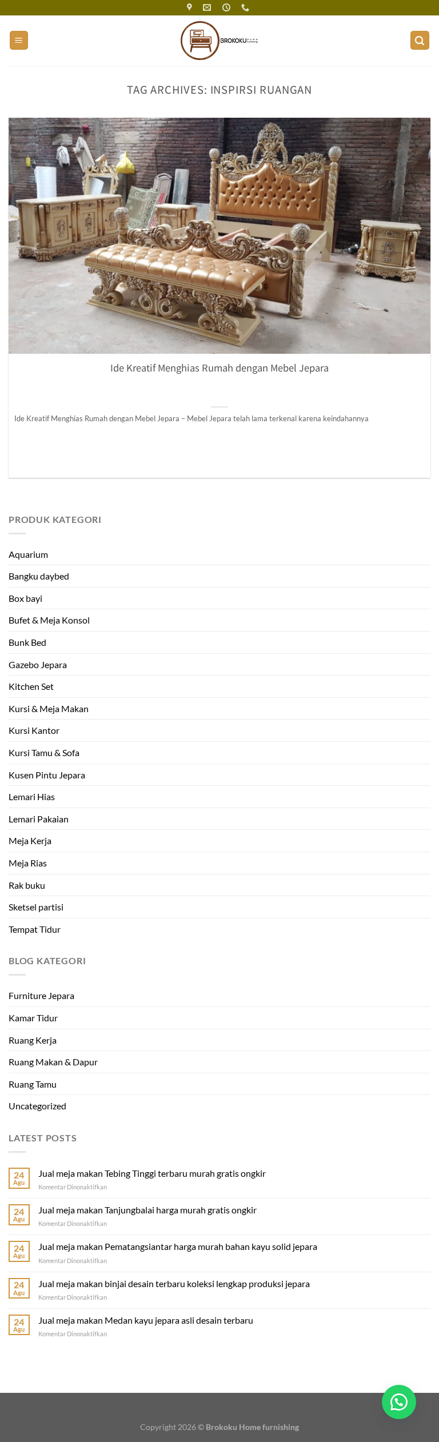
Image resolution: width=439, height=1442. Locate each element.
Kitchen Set (31, 686)
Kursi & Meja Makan (49, 708)
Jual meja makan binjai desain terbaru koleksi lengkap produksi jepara (174, 1283)
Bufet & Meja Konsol (49, 619)
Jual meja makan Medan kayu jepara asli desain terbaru (145, 1320)
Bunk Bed (27, 642)
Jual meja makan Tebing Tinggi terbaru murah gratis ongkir (152, 1173)
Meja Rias (28, 862)
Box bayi (25, 598)
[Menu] (19, 40)
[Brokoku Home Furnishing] (191, 7)
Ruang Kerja (33, 1039)
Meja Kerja (30, 840)
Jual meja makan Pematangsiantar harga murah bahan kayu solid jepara (177, 1246)
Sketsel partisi (36, 906)
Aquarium (28, 554)
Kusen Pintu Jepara (47, 774)
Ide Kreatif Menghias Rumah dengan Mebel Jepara (219, 368)
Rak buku (27, 885)
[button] (399, 1402)
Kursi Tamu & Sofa (44, 752)
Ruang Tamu (33, 1083)
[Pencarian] (420, 40)
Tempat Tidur (35, 929)
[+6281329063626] (246, 7)
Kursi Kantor (34, 730)
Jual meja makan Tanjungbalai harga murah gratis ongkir (147, 1209)
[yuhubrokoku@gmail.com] (208, 7)
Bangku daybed (39, 575)
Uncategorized (37, 1105)
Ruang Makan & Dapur (53, 1061)
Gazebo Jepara (38, 664)
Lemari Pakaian (39, 818)
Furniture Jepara (41, 995)
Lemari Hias (32, 796)
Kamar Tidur (33, 1017)
